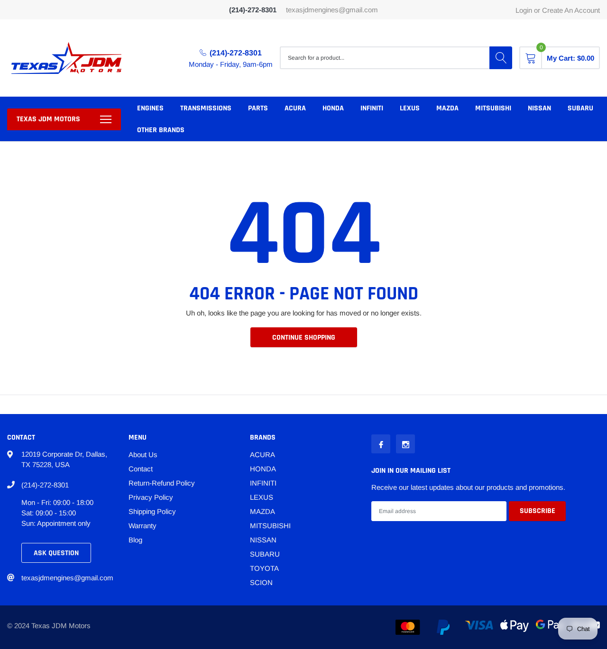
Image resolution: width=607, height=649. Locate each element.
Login (523, 10)
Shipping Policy (152, 511)
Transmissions (205, 108)
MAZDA (447, 108)
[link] (380, 443)
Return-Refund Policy (162, 483)
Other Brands (160, 130)
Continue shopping (303, 338)
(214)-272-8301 (236, 53)
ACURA (295, 108)
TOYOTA (264, 568)
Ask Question (56, 553)
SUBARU (580, 108)
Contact (141, 469)
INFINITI (371, 108)
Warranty (142, 526)
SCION (261, 582)
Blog (135, 540)
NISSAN (539, 108)
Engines (150, 108)
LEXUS (410, 108)
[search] (500, 57)
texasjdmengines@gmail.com (332, 9)
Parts (258, 108)
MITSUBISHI (493, 108)
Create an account (571, 10)
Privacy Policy (151, 497)
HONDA (333, 108)
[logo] (66, 58)
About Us (143, 455)
